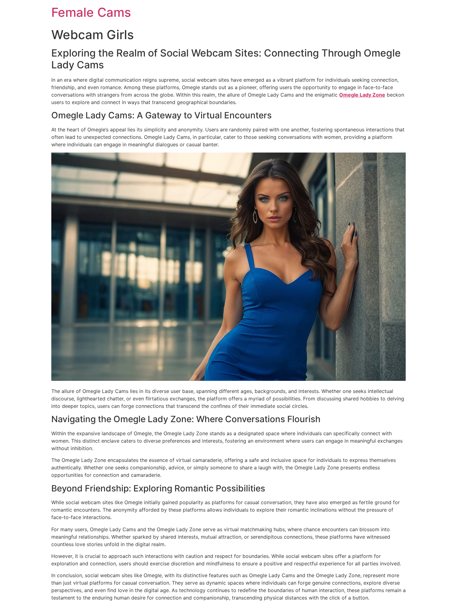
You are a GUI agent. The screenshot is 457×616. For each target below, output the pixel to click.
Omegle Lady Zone (362, 95)
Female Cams (91, 12)
